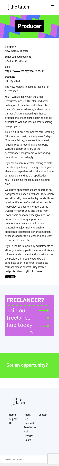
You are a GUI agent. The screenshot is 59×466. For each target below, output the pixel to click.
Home (12, 414)
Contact (43, 414)
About (27, 414)
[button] (5, 456)
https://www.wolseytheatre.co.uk (24, 71)
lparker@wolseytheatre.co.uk (25, 271)
